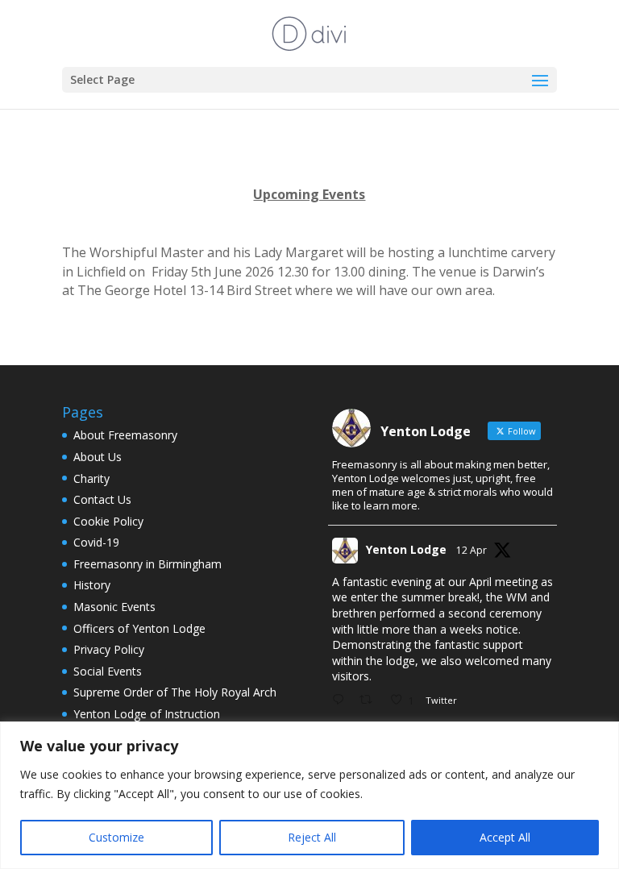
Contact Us (102, 499)
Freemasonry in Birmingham (147, 564)
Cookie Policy (108, 521)
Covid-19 (96, 542)
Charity (91, 478)
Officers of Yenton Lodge (139, 628)
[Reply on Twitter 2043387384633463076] (341, 700)
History (91, 584)
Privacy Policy (108, 649)
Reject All (312, 837)
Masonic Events (114, 606)
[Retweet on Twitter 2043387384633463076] (370, 700)
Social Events (107, 671)
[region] (309, 795)
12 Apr (471, 550)
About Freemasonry (125, 435)
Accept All (505, 837)
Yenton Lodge (406, 549)
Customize (116, 837)
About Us (97, 456)
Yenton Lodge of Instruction (146, 713)
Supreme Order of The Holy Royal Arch (174, 692)
